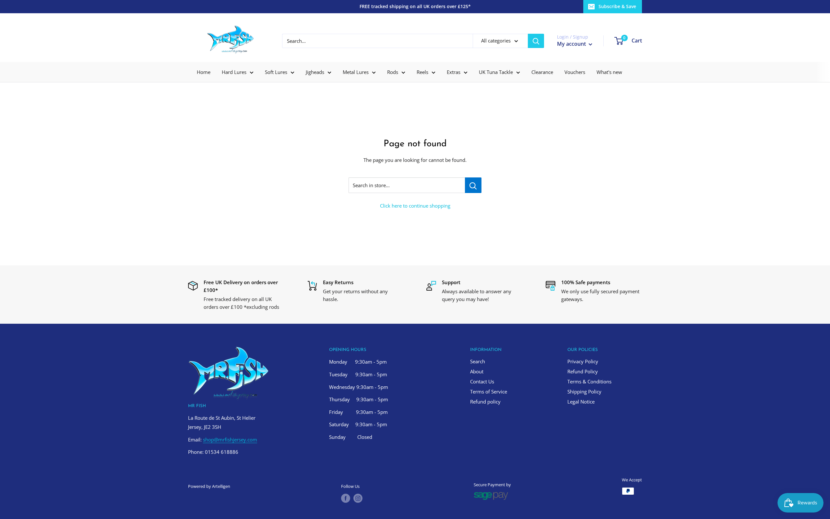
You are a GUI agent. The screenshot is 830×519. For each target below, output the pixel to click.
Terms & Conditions (589, 381)
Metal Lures (356, 72)
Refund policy (485, 401)
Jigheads (315, 72)
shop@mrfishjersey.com (230, 439)
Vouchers (574, 72)
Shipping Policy (584, 391)
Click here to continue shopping (415, 205)
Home (203, 72)
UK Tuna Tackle (496, 72)
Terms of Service (488, 391)
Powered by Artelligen (209, 486)
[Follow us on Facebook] (345, 498)
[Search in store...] (473, 185)
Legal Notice (581, 401)
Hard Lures (234, 72)
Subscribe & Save (617, 6)
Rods (392, 72)
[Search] (536, 41)
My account (572, 43)
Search (477, 361)
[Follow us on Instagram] (357, 498)
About (476, 371)
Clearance (542, 72)
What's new (609, 72)
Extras (453, 72)
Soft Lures (276, 72)
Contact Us (482, 381)
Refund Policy (582, 371)
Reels (422, 72)
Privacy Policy (582, 361)
